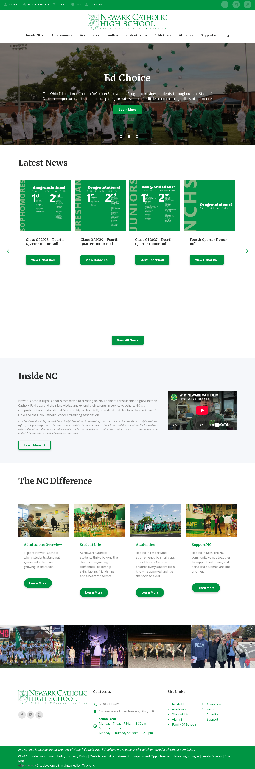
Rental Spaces (212, 756)
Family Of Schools (184, 724)
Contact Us (96, 4)
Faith (111, 35)
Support (207, 35)
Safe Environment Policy (48, 756)
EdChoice (14, 4)
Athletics (161, 35)
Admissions (60, 35)
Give (79, 4)
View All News (127, 340)
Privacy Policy (78, 756)
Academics (88, 35)
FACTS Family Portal (38, 4)
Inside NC (33, 35)
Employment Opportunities (152, 756)
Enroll (111, 110)
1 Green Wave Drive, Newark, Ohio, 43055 (128, 711)
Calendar (63, 4)
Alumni (185, 35)
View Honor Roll (43, 260)
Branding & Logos (186, 756)
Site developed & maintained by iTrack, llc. (66, 765)
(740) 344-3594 (109, 704)
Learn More (37, 583)
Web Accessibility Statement (109, 756)
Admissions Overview (43, 544)
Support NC (202, 544)
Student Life (134, 35)
